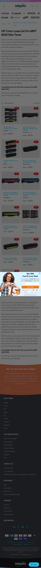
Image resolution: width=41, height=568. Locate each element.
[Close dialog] (39, 273)
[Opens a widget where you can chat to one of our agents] (34, 564)
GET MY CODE (30, 286)
